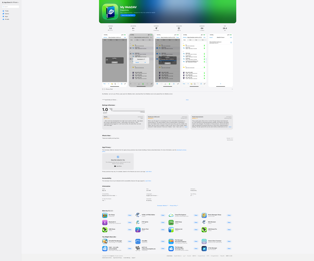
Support (133, 257)
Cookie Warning (126, 257)
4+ (191, 195)
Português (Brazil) (214, 255)
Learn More (149, 171)
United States (169, 255)
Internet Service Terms (107, 257)
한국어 (208, 255)
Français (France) (201, 255)
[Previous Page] (100, 122)
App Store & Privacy (117, 257)
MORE (186, 126)
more (187, 99)
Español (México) (177, 255)
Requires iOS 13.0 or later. (108, 195)
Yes (103, 200)
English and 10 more (151, 195)
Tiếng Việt (222, 255)
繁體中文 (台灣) (229, 255)
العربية (184, 255)
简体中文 (194, 255)
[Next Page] (235, 122)
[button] (10, 11)
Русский (189, 255)
